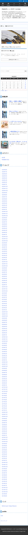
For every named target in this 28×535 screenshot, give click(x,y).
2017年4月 (4, 404)
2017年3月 (4, 406)
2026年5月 (4, 176)
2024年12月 (5, 211)
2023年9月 (4, 242)
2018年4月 (4, 378)
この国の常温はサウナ (14, 131)
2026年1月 (4, 184)
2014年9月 (4, 468)
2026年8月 (4, 169)
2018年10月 (5, 366)
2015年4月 (4, 454)
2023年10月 (5, 240)
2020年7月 (4, 322)
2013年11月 (4, 489)
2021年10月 (4, 291)
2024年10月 (5, 215)
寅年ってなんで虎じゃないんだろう (11, 47)
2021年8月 (4, 295)
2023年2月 (4, 257)
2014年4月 (4, 479)
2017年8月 (4, 395)
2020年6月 (4, 324)
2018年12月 (4, 362)
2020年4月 (4, 328)
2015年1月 (4, 460)
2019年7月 (4, 347)
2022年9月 (4, 268)
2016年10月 (5, 416)
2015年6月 (4, 450)
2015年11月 (4, 439)
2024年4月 (4, 228)
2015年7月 (4, 447)
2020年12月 (5, 312)
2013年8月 (4, 496)
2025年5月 (4, 201)
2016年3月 (4, 431)
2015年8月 (4, 445)
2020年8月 (4, 320)
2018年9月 (4, 368)
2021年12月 (4, 286)
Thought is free (22, 531)
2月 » (6, 90)
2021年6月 (4, 299)
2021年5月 (4, 301)
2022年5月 (4, 276)
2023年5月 (4, 251)
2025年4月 (4, 203)
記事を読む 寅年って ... (14, 59)
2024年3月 (4, 230)
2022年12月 (4, 261)
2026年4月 (4, 178)
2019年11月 (4, 339)
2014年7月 (4, 473)
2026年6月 (4, 173)
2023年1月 (4, 259)
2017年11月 (4, 389)
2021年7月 (4, 297)
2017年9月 (4, 393)
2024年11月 (4, 213)
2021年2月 (4, 307)
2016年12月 (4, 412)
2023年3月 (4, 255)
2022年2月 (4, 282)
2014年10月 (5, 466)
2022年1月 (4, 284)
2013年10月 (5, 491)
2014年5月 (4, 477)
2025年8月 (4, 194)
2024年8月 (4, 219)
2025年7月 (4, 196)
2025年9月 (4, 192)
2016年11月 (4, 414)
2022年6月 (4, 274)
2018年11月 (4, 364)
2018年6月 (4, 374)
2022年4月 (4, 278)
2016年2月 (4, 433)
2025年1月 (4, 209)
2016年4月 (4, 429)
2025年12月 (5, 186)
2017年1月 (4, 410)
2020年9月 (4, 318)
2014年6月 (4, 475)
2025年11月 (4, 188)
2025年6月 (4, 199)
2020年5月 (4, 326)
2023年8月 (4, 245)
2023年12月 (5, 236)
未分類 (12, 50)
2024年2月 (4, 232)
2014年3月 (4, 481)
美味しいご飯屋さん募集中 (15, 101)
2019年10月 (5, 341)
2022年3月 (4, 280)
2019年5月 (4, 351)
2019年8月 (4, 345)
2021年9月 (4, 293)
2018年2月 (4, 383)
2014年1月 (4, 485)
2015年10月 (5, 441)
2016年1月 (4, 435)
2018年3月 (4, 381)
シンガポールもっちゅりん (15, 121)
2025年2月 (4, 207)
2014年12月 (4, 462)
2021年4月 (4, 303)
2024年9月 (4, 217)
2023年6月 (4, 249)
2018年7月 (4, 372)
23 (25, 85)
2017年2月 (4, 408)
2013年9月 (4, 493)
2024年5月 (4, 226)
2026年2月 (4, 182)
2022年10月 (5, 265)
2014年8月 (4, 470)
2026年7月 (4, 171)
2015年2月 (4, 458)
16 (25, 84)
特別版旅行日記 (5, 159)
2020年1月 (4, 335)
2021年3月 (4, 305)
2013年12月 (4, 487)
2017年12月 (4, 387)
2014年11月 (4, 464)
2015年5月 (4, 452)
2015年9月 (4, 443)
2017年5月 (4, 401)
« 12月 (2, 90)
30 (25, 87)
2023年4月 (4, 253)
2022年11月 (4, 263)
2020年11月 (4, 314)
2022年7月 (4, 272)
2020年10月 (5, 316)
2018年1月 (4, 385)
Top (3, 26)
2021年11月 (4, 288)
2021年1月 (4, 309)
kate (2, 515)
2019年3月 (4, 355)
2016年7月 (4, 422)
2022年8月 (4, 270)
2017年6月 (4, 399)
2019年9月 (4, 343)
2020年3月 (4, 330)
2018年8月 (4, 370)
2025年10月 (5, 190)
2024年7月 (4, 222)
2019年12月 (4, 337)
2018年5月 (4, 376)
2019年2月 (4, 358)
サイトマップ (4, 520)
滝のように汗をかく (14, 111)
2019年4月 (4, 353)
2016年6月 (4, 424)
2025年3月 (4, 205)
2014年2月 (4, 483)
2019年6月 (4, 349)
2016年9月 (4, 418)
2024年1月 (4, 234)
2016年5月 (4, 427)
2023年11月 (4, 238)
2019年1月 (4, 360)
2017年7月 (4, 397)
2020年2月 (4, 332)
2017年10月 (4, 391)
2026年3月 (4, 180)
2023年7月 (4, 247)
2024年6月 (4, 224)
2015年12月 (4, 437)
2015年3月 (4, 456)
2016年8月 (4, 420)
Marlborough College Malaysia (9, 506)
